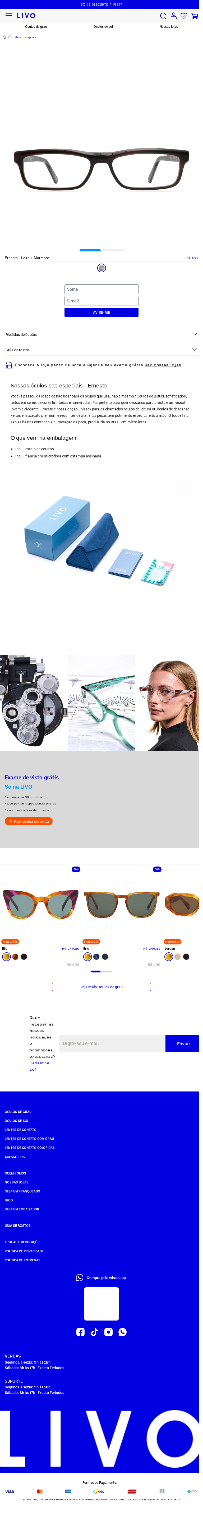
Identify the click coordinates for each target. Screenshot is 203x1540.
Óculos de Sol (17, 1120)
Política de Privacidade (24, 1251)
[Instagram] (108, 1332)
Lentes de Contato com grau (29, 1138)
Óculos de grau (36, 27)
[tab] (90, 250)
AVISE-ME (101, 312)
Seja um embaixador (22, 1209)
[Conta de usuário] (173, 16)
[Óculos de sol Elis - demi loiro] (40, 905)
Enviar (183, 1043)
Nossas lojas (169, 27)
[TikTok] (94, 1332)
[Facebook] (80, 1332)
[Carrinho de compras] (194, 16)
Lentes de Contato (20, 1129)
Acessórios (15, 1157)
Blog (9, 1200)
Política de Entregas (22, 1260)
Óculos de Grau (18, 1112)
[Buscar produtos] (163, 16)
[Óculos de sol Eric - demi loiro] (121, 905)
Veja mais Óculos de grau (101, 987)
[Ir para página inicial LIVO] (26, 16)
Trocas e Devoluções (23, 1242)
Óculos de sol (103, 27)
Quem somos (15, 1173)
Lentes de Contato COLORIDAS (30, 1147)
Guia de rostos (18, 1225)
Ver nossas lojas (163, 365)
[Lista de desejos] (184, 16)
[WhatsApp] (122, 1332)
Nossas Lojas (17, 1182)
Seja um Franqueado (22, 1191)
